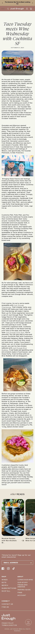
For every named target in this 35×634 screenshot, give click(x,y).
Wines (4, 580)
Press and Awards (23, 586)
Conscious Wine (25, 580)
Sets (4, 583)
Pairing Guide (24, 590)
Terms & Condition (9, 625)
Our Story (23, 583)
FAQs (20, 593)
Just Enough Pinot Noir (15, 332)
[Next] (32, 2)
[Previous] (2, 2)
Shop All (6, 591)
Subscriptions (9, 588)
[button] (8, 9)
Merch (5, 585)
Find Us (5, 607)
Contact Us (7, 604)
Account (22, 595)
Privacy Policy (8, 623)
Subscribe (30, 563)
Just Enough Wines (16, 629)
